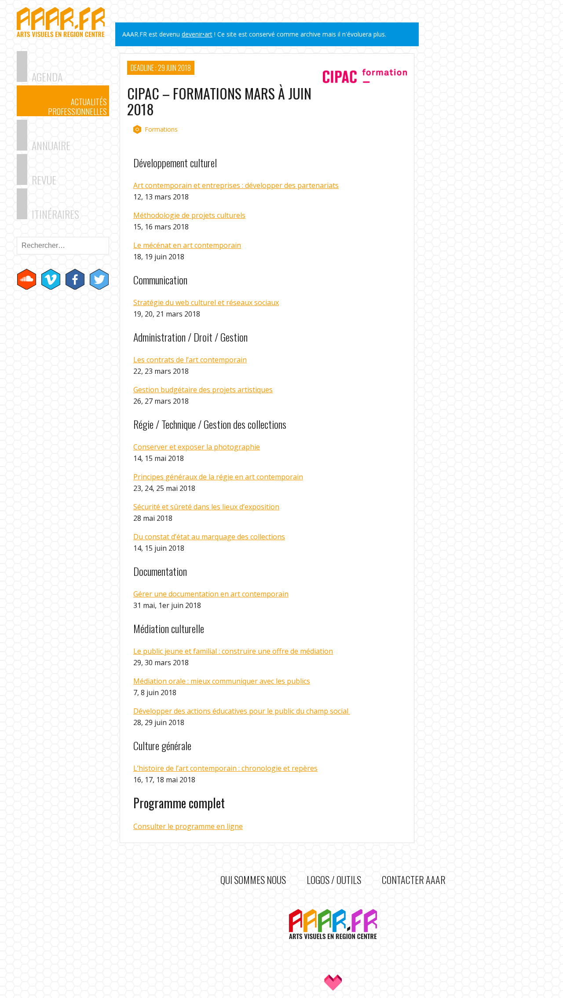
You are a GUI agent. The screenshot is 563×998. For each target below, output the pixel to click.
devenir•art (197, 34)
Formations (161, 129)
